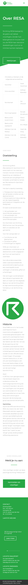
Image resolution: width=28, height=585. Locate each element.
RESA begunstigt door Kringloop (13, 532)
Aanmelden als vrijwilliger (14, 483)
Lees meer (10, 538)
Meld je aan (11, 61)
